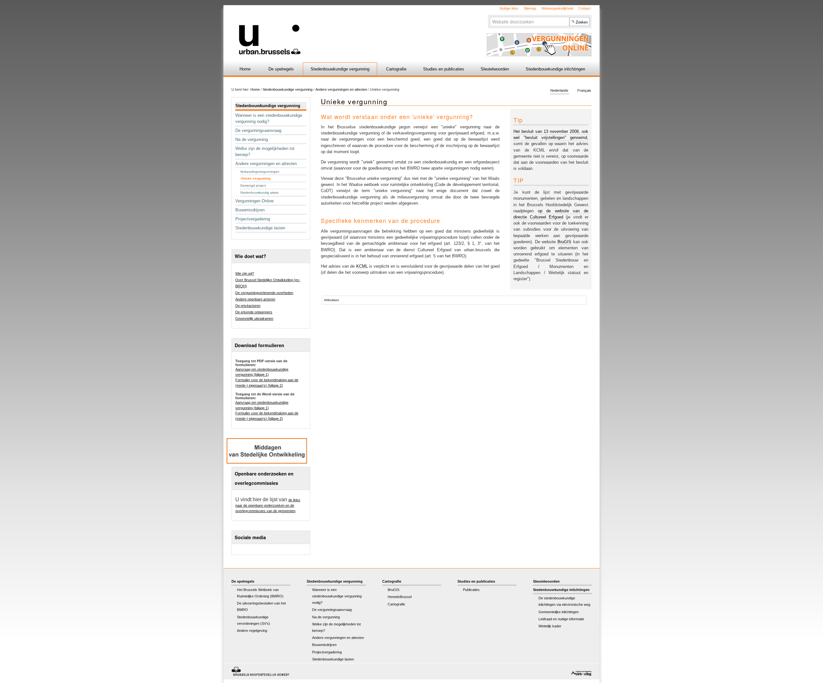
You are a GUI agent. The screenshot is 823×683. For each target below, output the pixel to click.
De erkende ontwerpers (253, 312)
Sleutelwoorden (495, 69)
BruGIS (564, 241)
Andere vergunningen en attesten (341, 89)
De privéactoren (247, 306)
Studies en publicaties (443, 69)
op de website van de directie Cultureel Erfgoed (550, 213)
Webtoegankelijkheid (557, 8)
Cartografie (396, 69)
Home (245, 69)
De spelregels (281, 69)
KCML (362, 266)
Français (584, 91)
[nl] (335, 30)
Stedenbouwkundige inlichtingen (555, 69)
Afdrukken (331, 300)
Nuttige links (509, 8)
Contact (584, 8)
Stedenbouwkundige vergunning (340, 69)
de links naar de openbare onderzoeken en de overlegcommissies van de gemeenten (267, 505)
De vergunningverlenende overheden (264, 293)
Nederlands (559, 91)
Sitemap (530, 8)
